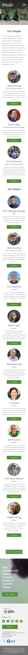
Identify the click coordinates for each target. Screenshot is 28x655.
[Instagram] (21, 621)
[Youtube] (12, 621)
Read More (14, 103)
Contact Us (10, 626)
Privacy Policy (9, 636)
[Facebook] (3, 621)
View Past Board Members (14, 552)
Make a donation (10, 594)
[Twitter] (16, 621)
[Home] (9, 611)
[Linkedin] (8, 621)
